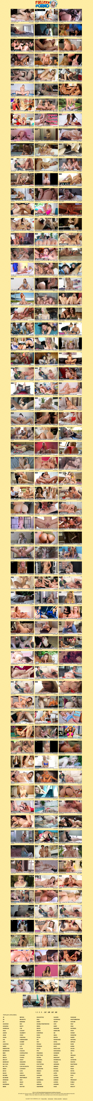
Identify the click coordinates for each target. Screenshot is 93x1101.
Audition (5, 1044)
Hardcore (57, 1030)
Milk (72, 1026)
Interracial (57, 1060)
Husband (56, 1053)
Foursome (40, 1068)
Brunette (23, 1019)
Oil (71, 1053)
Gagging (39, 1075)
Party (72, 1066)
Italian (56, 1062)
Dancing (22, 1075)
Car (21, 1028)
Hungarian (57, 1051)
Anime (5, 1033)
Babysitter (6, 1048)
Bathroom (6, 1051)
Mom (72, 1030)
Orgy (72, 1057)
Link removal (50, 1098)
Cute (21, 1071)
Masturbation (75, 1019)
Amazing (5, 1026)
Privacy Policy (44, 1098)
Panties (73, 1062)
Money (73, 1033)
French (39, 1071)
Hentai (56, 1037)
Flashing (39, 1060)
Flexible (39, 1062)
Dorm (38, 1022)
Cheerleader (24, 1039)
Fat (38, 1039)
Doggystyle (40, 1017)
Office (72, 1051)
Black (4, 1073)
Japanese (56, 1064)
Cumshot (23, 1068)
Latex (55, 1073)
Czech (21, 1073)
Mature (73, 1022)
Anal (4, 1030)
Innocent (57, 1057)
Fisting (39, 1057)
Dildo (21, 1082)
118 (49, 1012)
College (22, 1051)
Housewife (57, 1044)
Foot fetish (40, 1064)
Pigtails (73, 1073)
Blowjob (5, 1077)
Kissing (56, 1068)
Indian (56, 1055)
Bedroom (6, 1062)
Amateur (5, 1024)
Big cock (5, 1064)
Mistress (73, 1028)
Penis (72, 1068)
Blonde (5, 1075)
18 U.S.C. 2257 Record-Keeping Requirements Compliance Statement (46, 1092)
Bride (4, 1086)
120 (56, 1012)
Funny (39, 1073)
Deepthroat (23, 1077)
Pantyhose (74, 1064)
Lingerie (56, 1084)
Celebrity (23, 1033)
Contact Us (65, 1098)
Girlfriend (40, 1086)
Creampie (23, 1062)
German (39, 1084)
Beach (5, 1057)
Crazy (21, 1060)
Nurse (72, 1046)
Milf (72, 1024)
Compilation (24, 1053)
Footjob (39, 1066)
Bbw (4, 1053)
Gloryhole (57, 1019)
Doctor (22, 1086)
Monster (73, 1035)
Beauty (5, 1060)
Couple (22, 1057)
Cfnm (21, 1035)
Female (39, 1044)
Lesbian (56, 1080)
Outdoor (73, 1060)
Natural (73, 1039)
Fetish (38, 1048)
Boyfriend (6, 1084)
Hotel (55, 1042)
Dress (38, 1026)
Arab (4, 1035)
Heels (55, 1035)
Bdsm (4, 1055)
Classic (22, 1044)
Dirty (21, 1084)
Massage (73, 1017)
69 (3, 1022)
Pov (72, 1077)
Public (73, 1082)
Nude (72, 1044)
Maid (55, 1086)
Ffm (38, 1051)
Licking (56, 1082)
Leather (56, 1077)
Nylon (72, 1048)
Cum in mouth (24, 1066)
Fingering (40, 1053)
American (6, 1028)
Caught (22, 1030)
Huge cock (57, 1048)
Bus (21, 1024)
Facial (38, 1037)
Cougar (22, 1055)
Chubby (22, 1042)
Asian (4, 1037)
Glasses (56, 1017)
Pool (72, 1075)
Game (38, 1077)
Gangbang (40, 1080)
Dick (21, 1080)
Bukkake (22, 1022)
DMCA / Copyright (58, 1098)
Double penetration (43, 1024)
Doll (38, 1019)
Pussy (72, 1084)
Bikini (4, 1068)
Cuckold (22, 1064)
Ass (4, 1039)
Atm (4, 1042)
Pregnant (74, 1080)
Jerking (56, 1066)
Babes (4, 1046)
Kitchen (56, 1071)
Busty (21, 1026)
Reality (73, 1086)
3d (3, 1019)
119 (52, 1012)
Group (56, 1022)
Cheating (22, 1037)
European (40, 1033)
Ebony (38, 1028)
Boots (5, 1082)
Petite (72, 1071)
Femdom (39, 1046)
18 (3, 1017)
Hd (54, 1033)
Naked (72, 1037)
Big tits (5, 1066)
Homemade (57, 1039)
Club (21, 1048)
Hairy (55, 1026)
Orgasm (73, 1055)
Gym (55, 1024)
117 (45, 1012)
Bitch (4, 1071)
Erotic (39, 1030)
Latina (56, 1075)
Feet (38, 1042)
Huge (55, 1046)
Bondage (5, 1080)
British (22, 1017)
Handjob (56, 1028)
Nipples (73, 1042)
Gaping (39, 1082)
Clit (21, 1046)
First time (40, 1055)
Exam (38, 1035)
